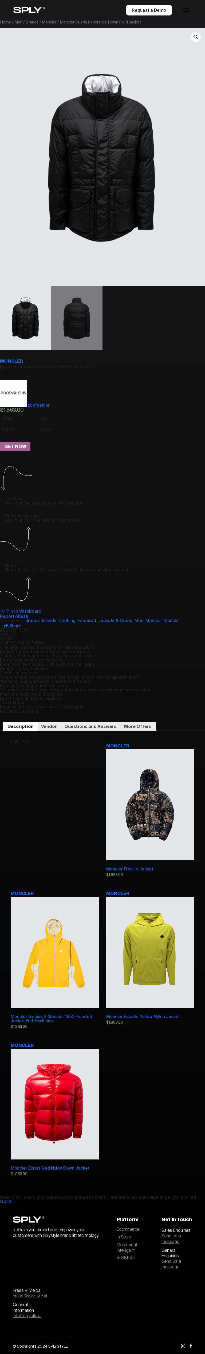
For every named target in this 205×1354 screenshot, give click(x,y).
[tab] (20, 726)
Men (18, 22)
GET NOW (15, 446)
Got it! (6, 1201)
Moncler (49, 22)
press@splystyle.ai (30, 1296)
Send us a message (171, 1238)
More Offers (138, 726)
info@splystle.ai (27, 1316)
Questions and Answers (90, 726)
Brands (32, 22)
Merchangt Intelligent (127, 1247)
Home (5, 22)
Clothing (67, 620)
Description (20, 726)
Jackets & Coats (115, 620)
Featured (87, 620)
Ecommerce (128, 1229)
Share (14, 625)
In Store (124, 1237)
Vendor (49, 726)
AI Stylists (126, 1258)
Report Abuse (14, 616)
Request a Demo (149, 10)
